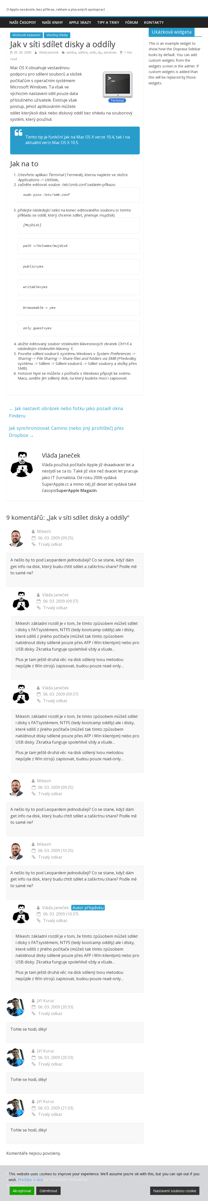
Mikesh (44, 531)
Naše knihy (52, 22)
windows (110, 52)
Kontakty (154, 22)
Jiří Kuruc (45, 1000)
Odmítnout (48, 1190)
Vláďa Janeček (49, 52)
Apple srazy (80, 22)
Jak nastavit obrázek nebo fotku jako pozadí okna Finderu (66, 412)
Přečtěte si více (30, 1179)
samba (71, 52)
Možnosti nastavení (26, 35)
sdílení (83, 52)
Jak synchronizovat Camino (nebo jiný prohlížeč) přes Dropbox (66, 431)
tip (100, 52)
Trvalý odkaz (50, 544)
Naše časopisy (22, 22)
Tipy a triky (108, 22)
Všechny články (57, 35)
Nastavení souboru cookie (174, 1190)
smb (93, 52)
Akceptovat (22, 1190)
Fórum (131, 22)
